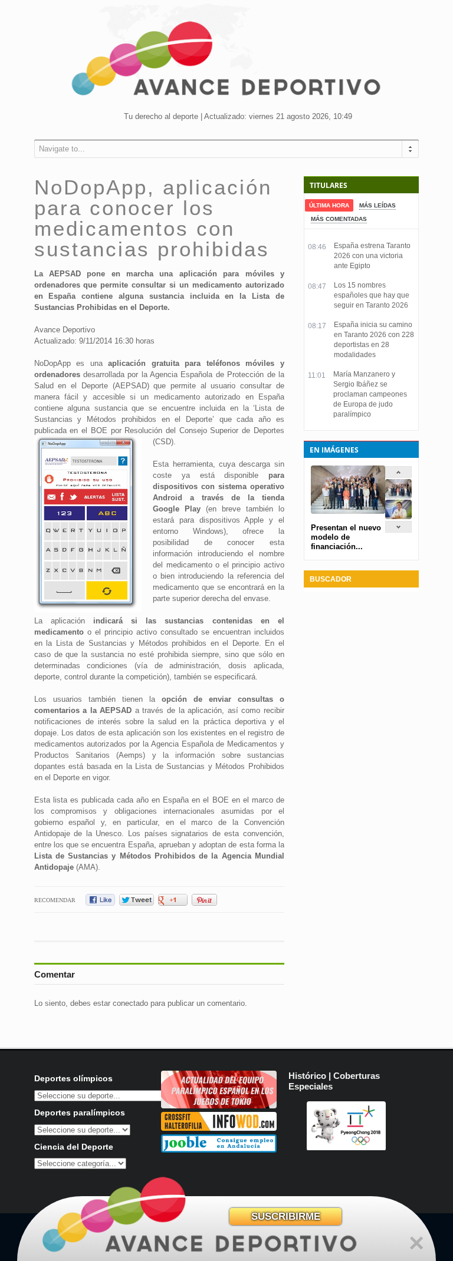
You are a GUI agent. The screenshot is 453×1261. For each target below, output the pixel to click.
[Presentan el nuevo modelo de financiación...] (398, 495)
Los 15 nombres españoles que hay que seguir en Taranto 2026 (371, 295)
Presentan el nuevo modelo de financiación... (346, 537)
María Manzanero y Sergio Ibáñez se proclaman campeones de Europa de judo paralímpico (370, 394)
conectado (130, 1003)
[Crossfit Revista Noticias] (219, 1128)
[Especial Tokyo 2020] (219, 1105)
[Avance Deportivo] (226, 62)
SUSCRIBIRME (285, 1216)
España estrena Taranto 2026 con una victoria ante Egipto (372, 256)
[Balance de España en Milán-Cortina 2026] (398, 516)
